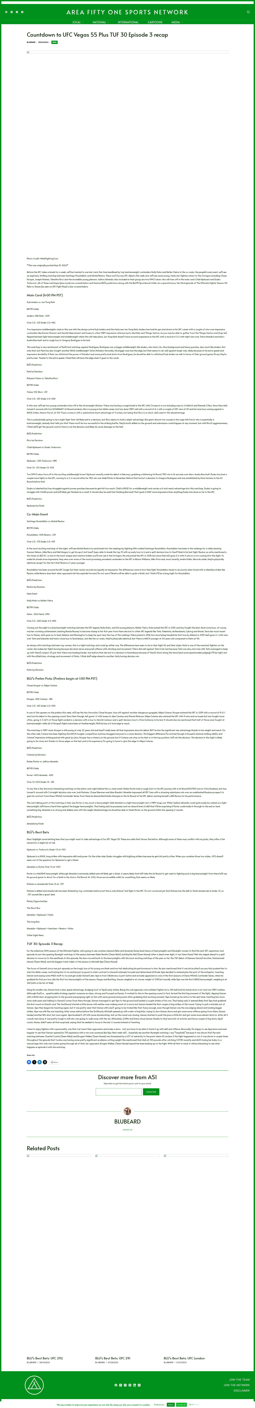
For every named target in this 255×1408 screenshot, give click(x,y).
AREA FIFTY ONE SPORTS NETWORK (128, 12)
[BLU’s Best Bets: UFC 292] (59, 1254)
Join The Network (237, 1385)
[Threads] (130, 1385)
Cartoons (155, 22)
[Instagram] (17, 12)
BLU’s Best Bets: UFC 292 (45, 1358)
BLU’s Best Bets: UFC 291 (112, 1358)
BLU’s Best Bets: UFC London (184, 1358)
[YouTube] (22, 12)
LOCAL (77, 22)
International (128, 22)
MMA (54, 42)
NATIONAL (99, 22)
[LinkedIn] (134, 1385)
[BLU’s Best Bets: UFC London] (196, 1254)
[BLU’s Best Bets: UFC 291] (127, 1254)
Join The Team (239, 1379)
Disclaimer (242, 1390)
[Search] (248, 12)
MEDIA (176, 22)
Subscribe (151, 1091)
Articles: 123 (127, 1130)
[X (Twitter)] (12, 12)
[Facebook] (6, 12)
